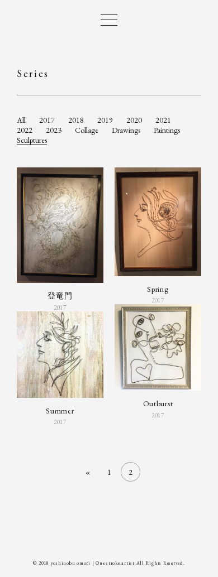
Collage (86, 130)
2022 (24, 130)
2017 (47, 120)
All (21, 120)
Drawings (126, 130)
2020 (134, 120)
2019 (105, 120)
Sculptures (32, 140)
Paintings (167, 130)
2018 (76, 120)
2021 (163, 120)
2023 (53, 130)
